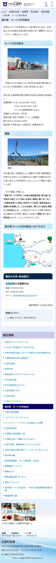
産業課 (25, 11)
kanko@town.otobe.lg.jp (25, 295)
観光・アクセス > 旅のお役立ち (23, 317)
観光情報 (45, 11)
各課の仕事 (14, 11)
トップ (4, 11)
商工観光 (35, 11)
